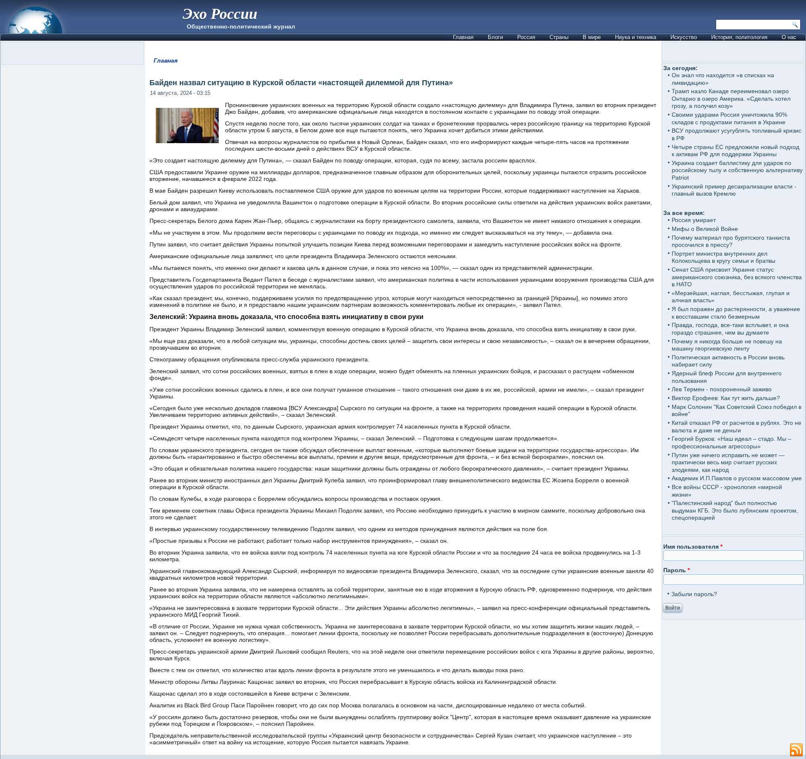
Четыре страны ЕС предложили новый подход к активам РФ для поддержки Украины (735, 151)
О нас (789, 37)
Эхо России (220, 13)
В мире (592, 37)
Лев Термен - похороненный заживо (722, 389)
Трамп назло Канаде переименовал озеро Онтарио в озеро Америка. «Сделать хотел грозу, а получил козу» (731, 98)
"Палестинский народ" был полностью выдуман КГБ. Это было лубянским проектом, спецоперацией (735, 510)
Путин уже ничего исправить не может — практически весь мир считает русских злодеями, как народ (728, 462)
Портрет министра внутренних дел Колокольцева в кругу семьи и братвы (723, 257)
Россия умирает (694, 220)
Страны (559, 37)
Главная (463, 37)
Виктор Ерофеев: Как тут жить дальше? (726, 398)
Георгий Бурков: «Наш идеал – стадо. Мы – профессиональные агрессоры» (731, 442)
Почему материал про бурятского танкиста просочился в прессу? (731, 241)
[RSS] (796, 750)
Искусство (683, 37)
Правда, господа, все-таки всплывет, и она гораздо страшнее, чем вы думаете (730, 329)
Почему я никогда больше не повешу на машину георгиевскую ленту (727, 345)
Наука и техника (635, 37)
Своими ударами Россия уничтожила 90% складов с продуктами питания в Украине (729, 118)
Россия (526, 37)
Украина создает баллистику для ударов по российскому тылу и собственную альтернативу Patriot (737, 170)
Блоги (495, 37)
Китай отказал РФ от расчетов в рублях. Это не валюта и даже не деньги (736, 426)
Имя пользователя (692, 546)
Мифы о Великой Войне (705, 228)
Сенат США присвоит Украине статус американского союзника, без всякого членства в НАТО (737, 277)
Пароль (676, 570)
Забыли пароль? (694, 594)
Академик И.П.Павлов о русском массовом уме (737, 478)
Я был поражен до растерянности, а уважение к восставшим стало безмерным (736, 313)
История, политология (739, 37)
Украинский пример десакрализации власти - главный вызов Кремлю (734, 190)
